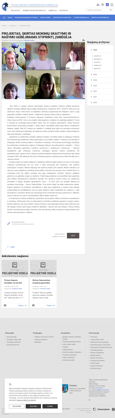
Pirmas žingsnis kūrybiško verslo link (13, 281)
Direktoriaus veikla (68, 360)
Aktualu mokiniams (97, 358)
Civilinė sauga (95, 363)
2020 (95, 102)
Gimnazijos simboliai (13, 342)
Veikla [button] (10, 17)
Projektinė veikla (25, 25)
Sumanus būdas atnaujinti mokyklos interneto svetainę (83, 410)
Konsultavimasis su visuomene (101, 345)
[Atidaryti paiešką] (111, 10)
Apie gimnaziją (11, 337)
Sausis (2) (97, 68)
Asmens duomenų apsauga (99, 342)
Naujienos (13, 25)
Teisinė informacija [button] (81, 17)
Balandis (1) (98, 59)
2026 (95, 50)
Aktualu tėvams (96, 355)
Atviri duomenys (96, 368)
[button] (98, 4)
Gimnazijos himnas (13, 345)
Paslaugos (15, 10)
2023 (95, 86)
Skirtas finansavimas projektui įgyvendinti (41, 281)
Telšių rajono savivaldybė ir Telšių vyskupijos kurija (77, 391)
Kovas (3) (97, 62)
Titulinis (4, 25)
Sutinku (50, 406)
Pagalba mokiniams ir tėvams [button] (26, 17)
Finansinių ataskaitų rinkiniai (72, 341)
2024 (95, 80)
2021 (95, 97)
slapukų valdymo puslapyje (26, 400)
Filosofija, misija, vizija (14, 339)
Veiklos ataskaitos (69, 357)
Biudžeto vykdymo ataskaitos (72, 352)
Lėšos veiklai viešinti (69, 344)
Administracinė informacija (34, 10)
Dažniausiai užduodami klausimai (101, 347)
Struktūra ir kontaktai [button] (62, 17)
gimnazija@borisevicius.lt (100, 390)
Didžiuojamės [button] (45, 17)
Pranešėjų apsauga (97, 350)
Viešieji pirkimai (68, 349)
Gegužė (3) (97, 56)
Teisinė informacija (97, 366)
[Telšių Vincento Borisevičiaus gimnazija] (6, 7)
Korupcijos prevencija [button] (100, 17)
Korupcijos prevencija (98, 360)
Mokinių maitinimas (41, 339)
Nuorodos (94, 337)
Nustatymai (17, 406)
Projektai (65, 347)
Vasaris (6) (97, 65)
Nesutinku (33, 406)
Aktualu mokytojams (97, 352)
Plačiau (21, 305)
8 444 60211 (99, 388)
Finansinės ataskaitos (70, 355)
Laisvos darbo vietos (97, 339)
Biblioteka (38, 342)
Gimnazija (53, 10)
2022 (95, 91)
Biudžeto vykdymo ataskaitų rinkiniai (72, 338)
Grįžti (12, 247)
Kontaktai (63, 10)
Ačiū (73, 236)
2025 (95, 74)
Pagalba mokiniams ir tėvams (44, 337)
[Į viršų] (113, 409)
